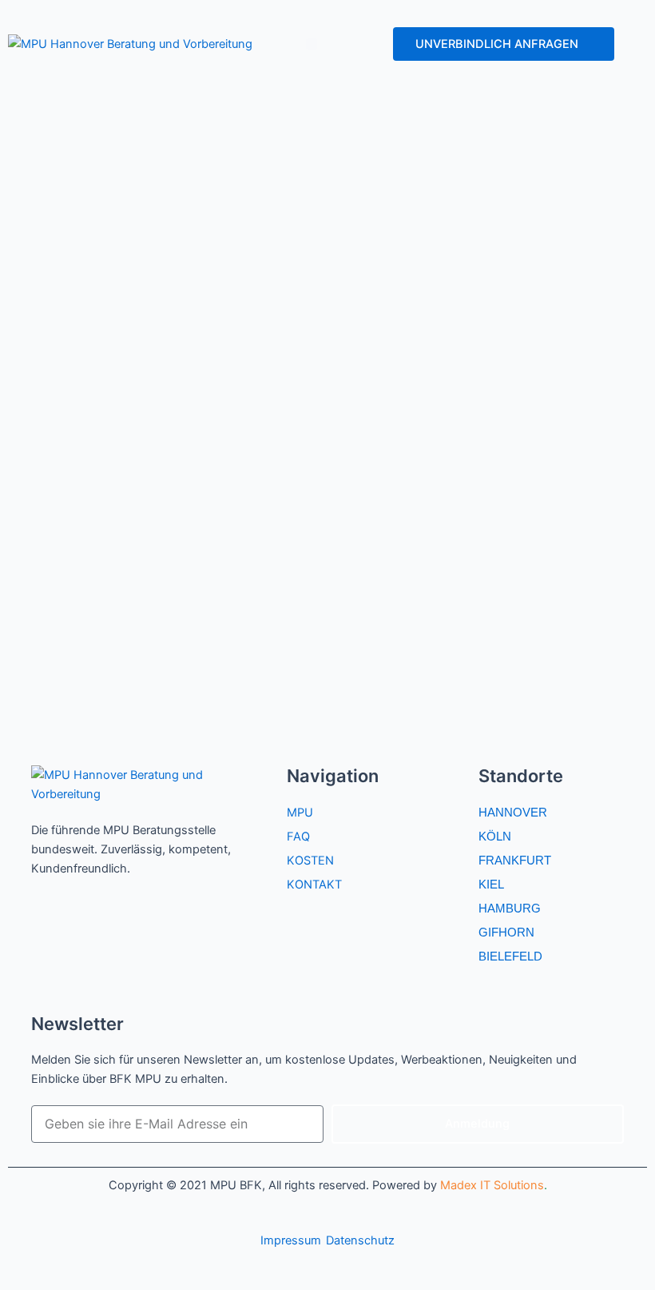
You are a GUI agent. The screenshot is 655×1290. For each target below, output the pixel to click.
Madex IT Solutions (492, 1185)
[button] (311, 44)
